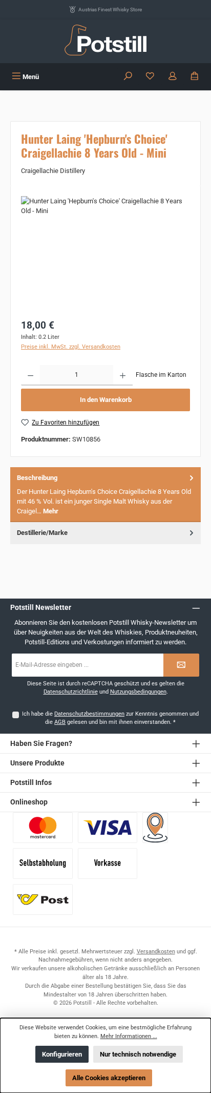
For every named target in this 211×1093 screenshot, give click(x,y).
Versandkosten (156, 951)
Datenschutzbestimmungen (89, 714)
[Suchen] (128, 76)
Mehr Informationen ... (128, 1036)
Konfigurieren (62, 1054)
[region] (105, 254)
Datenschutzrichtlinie (71, 691)
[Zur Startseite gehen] (105, 40)
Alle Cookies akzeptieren (108, 1078)
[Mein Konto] (172, 76)
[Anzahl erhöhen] (122, 375)
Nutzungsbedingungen (138, 691)
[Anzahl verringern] (30, 375)
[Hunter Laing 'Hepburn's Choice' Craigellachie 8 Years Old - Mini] (105, 254)
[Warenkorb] (194, 76)
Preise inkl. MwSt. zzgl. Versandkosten (70, 346)
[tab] (105, 494)
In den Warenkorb (106, 400)
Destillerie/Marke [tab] (42, 532)
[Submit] (181, 665)
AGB (60, 722)
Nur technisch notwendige (138, 1054)
